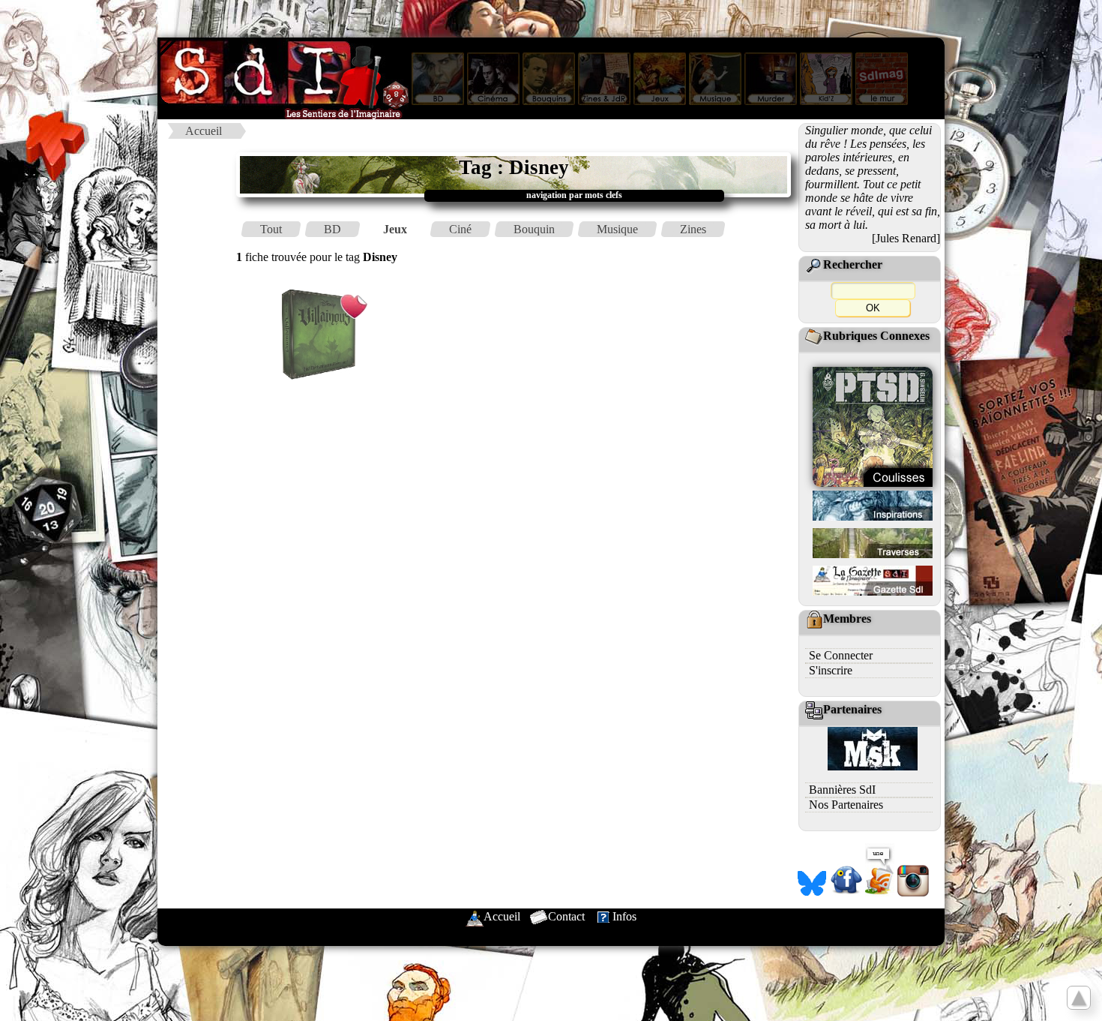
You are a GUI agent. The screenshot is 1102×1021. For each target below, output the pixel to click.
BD (332, 229)
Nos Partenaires (846, 804)
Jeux (395, 229)
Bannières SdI (842, 789)
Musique (617, 229)
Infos (624, 916)
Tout (271, 229)
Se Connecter (841, 655)
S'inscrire (830, 670)
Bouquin (534, 229)
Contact (566, 916)
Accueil (203, 131)
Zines (693, 229)
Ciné (460, 229)
